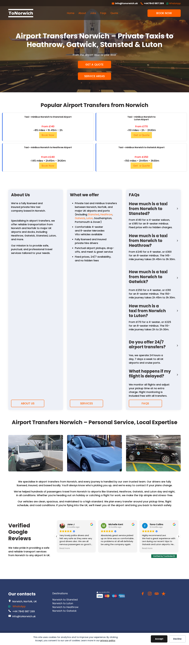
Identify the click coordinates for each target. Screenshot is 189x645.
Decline (177, 638)
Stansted (93, 214)
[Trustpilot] (163, 594)
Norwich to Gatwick (64, 611)
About (82, 13)
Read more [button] (64, 548)
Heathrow (106, 214)
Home (70, 13)
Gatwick (80, 218)
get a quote (94, 64)
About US (28, 403)
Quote (114, 13)
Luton (89, 218)
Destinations (60, 593)
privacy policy (107, 640)
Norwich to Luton (62, 603)
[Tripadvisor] (157, 594)
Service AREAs (94, 76)
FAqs (145, 403)
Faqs (103, 13)
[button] (153, 208)
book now (164, 13)
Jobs (93, 13)
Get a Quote (142, 135)
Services (86, 403)
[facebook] (143, 594)
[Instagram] (150, 594)
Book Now (48, 135)
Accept (159, 638)
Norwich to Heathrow (65, 607)
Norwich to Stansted (65, 599)
